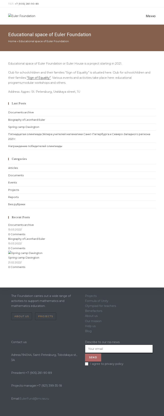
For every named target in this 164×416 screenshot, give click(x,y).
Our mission (93, 321)
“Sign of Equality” (39, 78)
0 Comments (16, 234)
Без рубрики (16, 204)
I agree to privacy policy (106, 364)
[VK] (86, 375)
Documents (16, 175)
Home (12, 41)
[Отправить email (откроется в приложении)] (154, 4)
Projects (13, 189)
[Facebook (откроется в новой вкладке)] (145, 4)
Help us (90, 326)
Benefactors (93, 311)
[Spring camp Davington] (25, 252)
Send (93, 357)
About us (21, 316)
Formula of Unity (96, 301)
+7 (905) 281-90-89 (27, 3)
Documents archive (21, 112)
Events (12, 182)
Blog (88, 331)
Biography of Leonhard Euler (26, 119)
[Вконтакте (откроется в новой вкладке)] (150, 4)
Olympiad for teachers (100, 306)
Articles (13, 167)
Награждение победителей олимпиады (35, 146)
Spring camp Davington (23, 126)
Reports (13, 197)
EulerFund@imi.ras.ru (34, 398)
